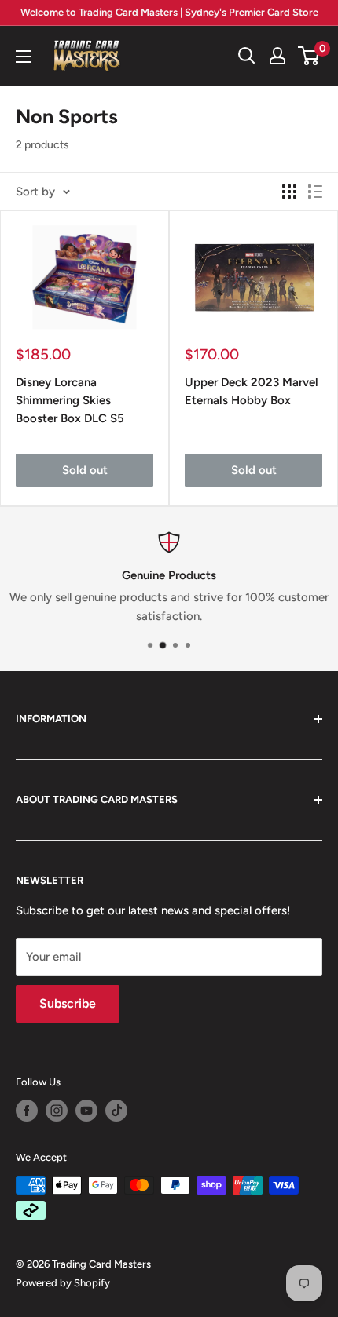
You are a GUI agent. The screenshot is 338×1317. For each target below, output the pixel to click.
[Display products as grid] (289, 191)
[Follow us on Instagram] (57, 1111)
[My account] (277, 55)
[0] (309, 55)
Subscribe (67, 1003)
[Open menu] (23, 56)
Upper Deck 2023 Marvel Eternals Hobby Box (251, 391)
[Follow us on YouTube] (86, 1111)
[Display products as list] (315, 191)
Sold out (85, 470)
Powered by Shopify (63, 1283)
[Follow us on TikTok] (116, 1111)
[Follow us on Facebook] (27, 1111)
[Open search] (246, 55)
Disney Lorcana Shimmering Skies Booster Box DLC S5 (70, 400)
